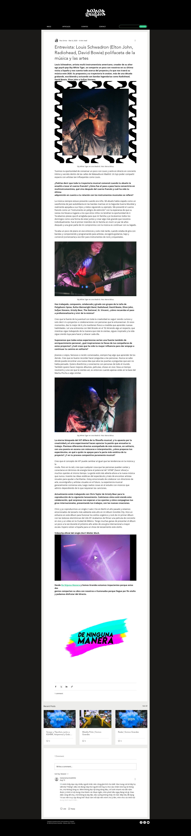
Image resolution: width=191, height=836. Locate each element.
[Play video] (95, 558)
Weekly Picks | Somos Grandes (91, 733)
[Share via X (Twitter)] (61, 687)
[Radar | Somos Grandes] (131, 719)
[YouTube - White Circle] (148, 822)
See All (144, 706)
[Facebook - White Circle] (141, 822)
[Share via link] (72, 687)
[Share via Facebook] (56, 687)
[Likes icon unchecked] (61, 809)
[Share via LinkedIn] (66, 687)
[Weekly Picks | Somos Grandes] (96, 719)
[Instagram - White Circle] (144, 822)
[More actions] (135, 40)
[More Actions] (135, 779)
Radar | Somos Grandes (128, 732)
